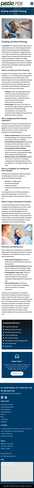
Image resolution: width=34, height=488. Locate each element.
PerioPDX (21, 194)
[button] (31, 3)
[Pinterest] (6, 397)
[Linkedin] (2, 397)
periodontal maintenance (13, 159)
